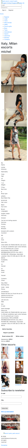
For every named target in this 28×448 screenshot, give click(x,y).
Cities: (3, 280)
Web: (2, 301)
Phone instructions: (6, 297)
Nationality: (4, 171)
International (8, 32)
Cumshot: (4, 233)
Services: (3, 215)
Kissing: (3, 224)
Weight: (3, 185)
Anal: (2, 240)
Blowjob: (3, 228)
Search (6, 34)
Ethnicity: (4, 169)
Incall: (3, 261)
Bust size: (4, 189)
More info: (4, 242)
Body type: (4, 193)
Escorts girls (8, 26)
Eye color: (4, 206)
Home (2, 14)
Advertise (7, 35)
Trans (5, 30)
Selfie (6, 24)
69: (2, 235)
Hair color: (4, 202)
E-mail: (3, 306)
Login (6, 19)
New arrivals (8, 22)
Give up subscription (7, 411)
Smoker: (3, 218)
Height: (3, 180)
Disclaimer (4, 445)
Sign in (4, 10)
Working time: (5, 285)
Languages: (4, 211)
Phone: (3, 289)
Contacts (7, 39)
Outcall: (3, 266)
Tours (6, 20)
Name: (3, 165)
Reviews (6, 37)
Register (11, 10)
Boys (5, 28)
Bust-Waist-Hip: (5, 198)
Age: (2, 176)
